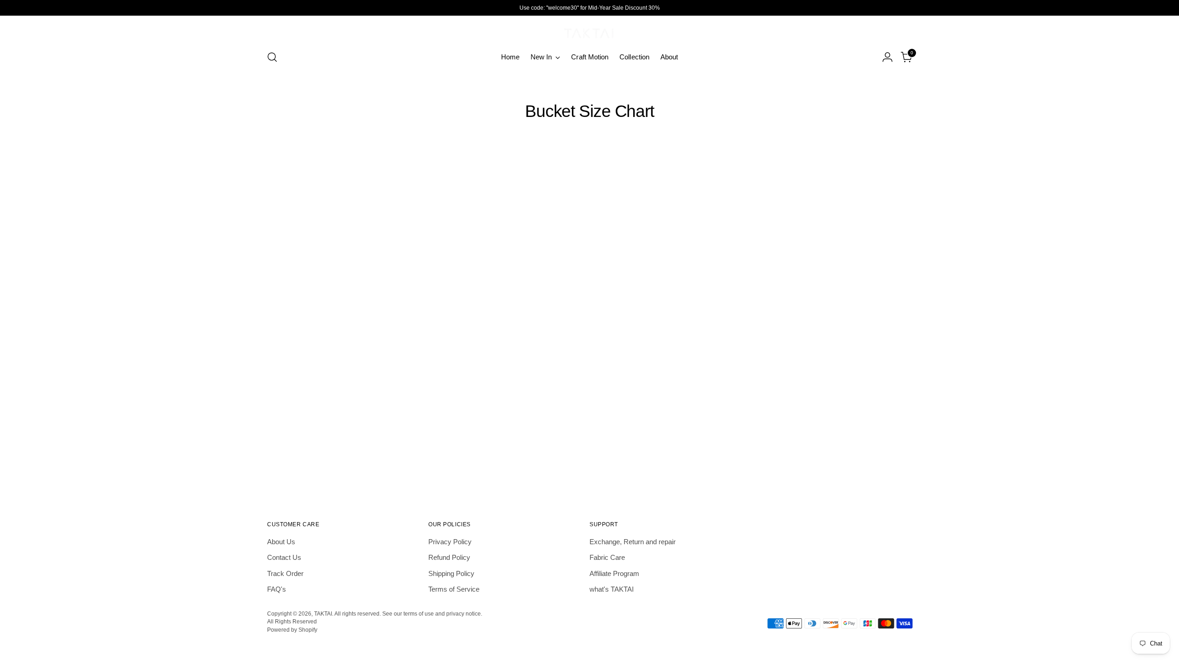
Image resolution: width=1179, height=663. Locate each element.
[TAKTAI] (589, 31)
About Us (281, 542)
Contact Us (284, 557)
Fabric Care (607, 557)
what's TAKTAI (612, 589)
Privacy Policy (450, 542)
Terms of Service (453, 589)
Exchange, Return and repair (633, 542)
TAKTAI (323, 613)
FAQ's (276, 589)
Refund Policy (449, 557)
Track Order (285, 573)
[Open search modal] (272, 57)
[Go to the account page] (887, 57)
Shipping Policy (451, 573)
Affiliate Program (614, 573)
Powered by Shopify (292, 630)
